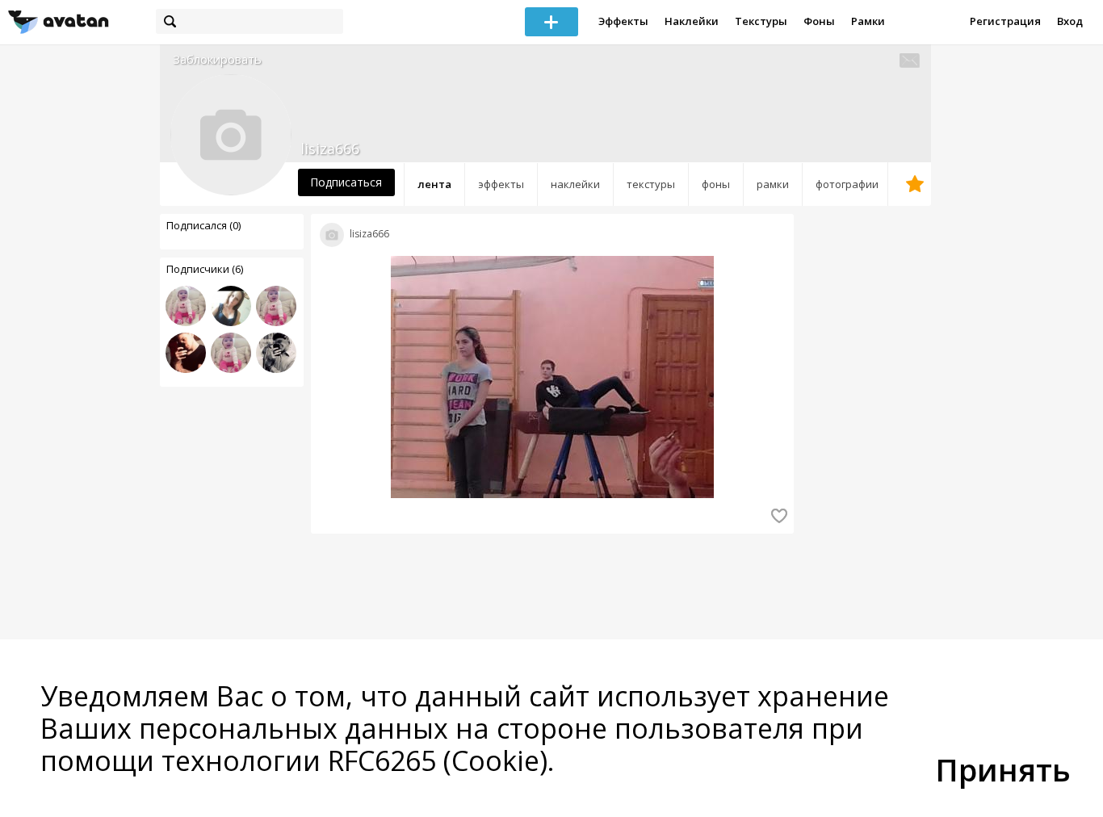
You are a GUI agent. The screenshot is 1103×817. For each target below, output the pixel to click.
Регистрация (1005, 21)
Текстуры (761, 21)
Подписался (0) (203, 225)
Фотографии (847, 184)
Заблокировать (217, 59)
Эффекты (623, 21)
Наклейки (692, 21)
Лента (434, 184)
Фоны (819, 21)
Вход (1070, 21)
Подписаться (346, 182)
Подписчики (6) (204, 269)
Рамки (868, 21)
